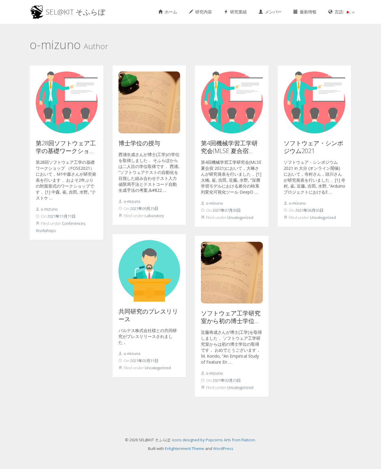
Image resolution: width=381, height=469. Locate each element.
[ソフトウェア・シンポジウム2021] (315, 102)
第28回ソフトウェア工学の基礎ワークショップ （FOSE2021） (66, 151)
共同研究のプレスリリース (148, 315)
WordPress (223, 448)
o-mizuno (49, 209)
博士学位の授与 (139, 143)
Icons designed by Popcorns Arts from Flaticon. (214, 439)
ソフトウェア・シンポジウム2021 (313, 147)
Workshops (46, 230)
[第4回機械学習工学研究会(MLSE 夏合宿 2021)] (232, 102)
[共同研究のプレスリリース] (149, 271)
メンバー (273, 12)
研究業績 (238, 12)
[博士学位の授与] (149, 102)
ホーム (170, 12)
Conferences (73, 223)
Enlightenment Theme (184, 448)
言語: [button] (339, 12)
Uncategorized (240, 217)
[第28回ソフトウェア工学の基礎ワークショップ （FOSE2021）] (67, 102)
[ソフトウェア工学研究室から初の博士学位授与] (232, 273)
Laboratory (154, 215)
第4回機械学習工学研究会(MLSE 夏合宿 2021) (229, 151)
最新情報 (307, 12)
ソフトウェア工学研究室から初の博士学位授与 (230, 321)
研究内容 (203, 12)
